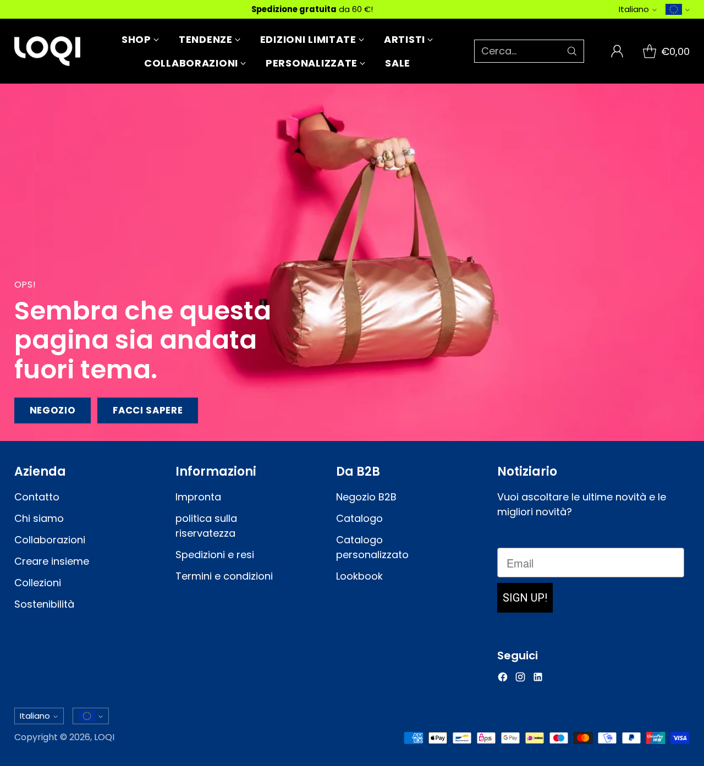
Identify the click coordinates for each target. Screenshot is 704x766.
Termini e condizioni (224, 576)
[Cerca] (572, 51)
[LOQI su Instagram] (520, 678)
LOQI (104, 737)
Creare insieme (51, 561)
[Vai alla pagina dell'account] (617, 51)
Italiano (634, 9)
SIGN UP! (525, 597)
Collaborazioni (49, 540)
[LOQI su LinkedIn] (537, 678)
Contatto (36, 497)
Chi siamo (39, 518)
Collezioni (37, 582)
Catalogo (359, 518)
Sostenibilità (44, 604)
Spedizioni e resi (214, 554)
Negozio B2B (366, 497)
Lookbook (359, 576)
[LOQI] (47, 51)
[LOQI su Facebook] (502, 678)
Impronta (198, 497)
